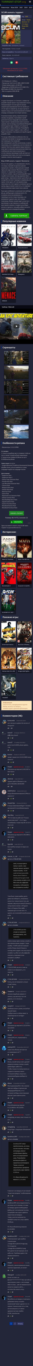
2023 (30, 7)
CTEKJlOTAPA (12, 922)
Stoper (10, 767)
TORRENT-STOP (13, 1)
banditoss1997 (12, 1137)
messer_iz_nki (12, 856)
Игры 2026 (14, 7)
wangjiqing (11, 1127)
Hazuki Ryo (11, 803)
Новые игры (5, 7)
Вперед (20, 1324)
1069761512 (11, 791)
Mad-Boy (11, 815)
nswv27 (10, 733)
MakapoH (11, 1275)
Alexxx (10, 1083)
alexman (10, 779)
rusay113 (10, 1006)
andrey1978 (11, 1047)
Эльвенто (11, 991)
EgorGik (10, 844)
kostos (10, 754)
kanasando (11, 720)
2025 (26, 16)
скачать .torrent (16, 513)
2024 (25, 7)
